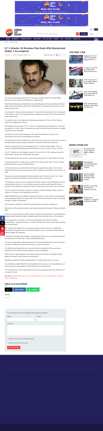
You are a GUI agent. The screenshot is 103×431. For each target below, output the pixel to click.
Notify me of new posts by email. (18, 343)
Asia (45, 376)
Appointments (69, 381)
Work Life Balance (35, 409)
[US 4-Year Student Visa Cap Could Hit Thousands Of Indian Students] (76, 95)
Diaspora (44, 372)
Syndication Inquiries (61, 404)
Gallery (43, 390)
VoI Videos (46, 397)
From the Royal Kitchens (87, 376)
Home (6, 42)
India (24, 374)
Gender (31, 397)
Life (29, 390)
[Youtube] (46, 33)
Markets (25, 381)
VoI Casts (46, 399)
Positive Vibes (13, 388)
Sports (31, 416)
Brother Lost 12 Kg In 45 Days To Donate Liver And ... (91, 187)
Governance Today (71, 374)
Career (11, 426)
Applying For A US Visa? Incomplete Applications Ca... (90, 57)
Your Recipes (83, 379)
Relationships (33, 399)
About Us (16, 426)
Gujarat (11, 381)
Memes (45, 402)
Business (24, 372)
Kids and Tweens (35, 413)
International (13, 42)
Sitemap (44, 426)
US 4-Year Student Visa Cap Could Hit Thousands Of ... (90, 93)
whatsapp (34, 289)
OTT (58, 379)
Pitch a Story (58, 399)
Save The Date (47, 392)
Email (39, 316)
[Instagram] (44, 33)
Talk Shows (46, 395)
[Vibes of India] (13, 32)
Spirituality (32, 420)
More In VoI (55, 390)
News (37, 374)
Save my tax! (27, 383)
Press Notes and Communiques (64, 395)
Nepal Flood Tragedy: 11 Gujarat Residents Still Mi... (91, 199)
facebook (21, 289)
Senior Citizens (34, 404)
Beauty (31, 418)
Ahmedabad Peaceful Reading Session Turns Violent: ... (90, 165)
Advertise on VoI (59, 392)
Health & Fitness (34, 411)
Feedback (29, 426)
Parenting (32, 402)
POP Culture (58, 372)
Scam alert (57, 397)
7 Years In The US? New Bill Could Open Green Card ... (91, 69)
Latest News (13, 376)
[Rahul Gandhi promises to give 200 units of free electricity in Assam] (76, 152)
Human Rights (38, 372)
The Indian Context (15, 379)
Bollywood (60, 374)
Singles (31, 406)
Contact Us (23, 426)
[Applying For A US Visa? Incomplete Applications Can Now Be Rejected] (76, 59)
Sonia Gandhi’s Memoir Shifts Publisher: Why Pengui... (89, 176)
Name (9, 316)
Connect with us (89, 363)
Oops (56, 402)
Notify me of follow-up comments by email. (21, 339)
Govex (65, 372)
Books (59, 381)
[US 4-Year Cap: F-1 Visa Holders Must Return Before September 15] (76, 83)
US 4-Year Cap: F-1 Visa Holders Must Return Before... (91, 81)
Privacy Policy (36, 426)
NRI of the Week (49, 379)
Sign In (84, 33)
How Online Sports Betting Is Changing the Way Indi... (91, 105)
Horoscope (33, 392)
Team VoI (7, 55)
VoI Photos (46, 404)
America (46, 374)
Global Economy (28, 379)
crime (11, 383)
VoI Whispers (69, 376)
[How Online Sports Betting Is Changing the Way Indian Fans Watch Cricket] (76, 106)
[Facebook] (41, 33)
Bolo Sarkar (69, 379)
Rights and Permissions (62, 409)
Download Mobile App (89, 427)
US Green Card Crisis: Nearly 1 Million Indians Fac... (89, 151)
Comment (10, 323)
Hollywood (60, 376)
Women (31, 395)
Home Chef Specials (86, 374)
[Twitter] (38, 33)
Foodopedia (81, 372)
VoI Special (12, 386)
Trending (12, 374)
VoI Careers (58, 406)
